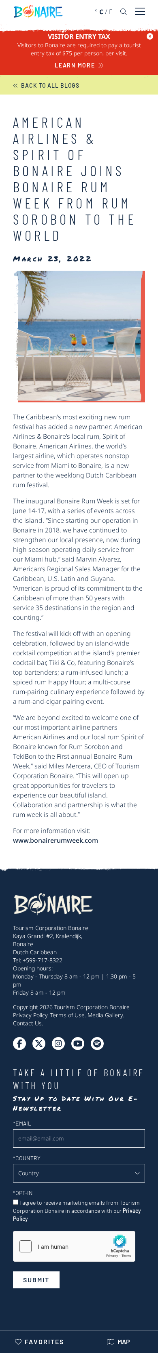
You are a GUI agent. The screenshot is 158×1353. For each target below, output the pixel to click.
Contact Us (27, 1023)
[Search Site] (123, 11)
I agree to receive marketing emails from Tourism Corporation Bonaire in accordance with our (77, 1210)
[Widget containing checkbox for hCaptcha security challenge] (74, 1246)
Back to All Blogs (50, 85)
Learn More (75, 65)
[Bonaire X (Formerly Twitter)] (19, 1043)
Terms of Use (67, 1015)
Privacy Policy (30, 1015)
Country (27, 1158)
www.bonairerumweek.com (55, 840)
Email (22, 1123)
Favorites (44, 1341)
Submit (36, 1280)
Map (123, 1341)
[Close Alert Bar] (150, 36)
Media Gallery (105, 1015)
